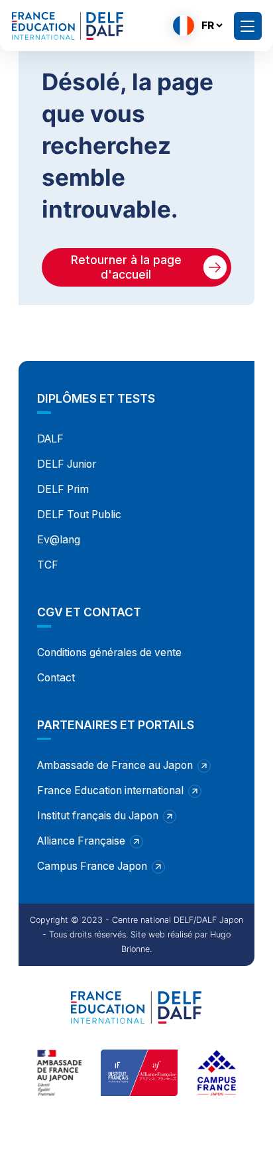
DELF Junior (66, 464)
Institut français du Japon (97, 815)
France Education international (110, 790)
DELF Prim (63, 489)
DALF (50, 439)
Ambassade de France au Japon (115, 765)
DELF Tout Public (79, 514)
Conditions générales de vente (109, 652)
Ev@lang (58, 539)
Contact (56, 677)
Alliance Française (81, 841)
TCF (47, 565)
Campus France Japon (92, 866)
